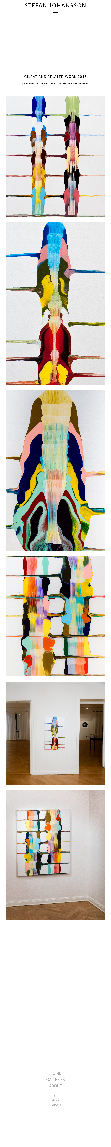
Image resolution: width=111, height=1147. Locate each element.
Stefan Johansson (55, 6)
